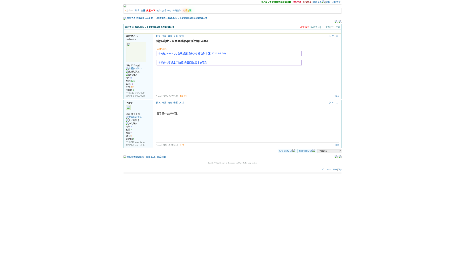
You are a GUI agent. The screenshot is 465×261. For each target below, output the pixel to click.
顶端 (337, 96)
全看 (175, 36)
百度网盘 (161, 18)
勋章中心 (166, 10)
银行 (159, 10)
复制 (181, 36)
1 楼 (182, 145)
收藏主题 (315, 27)
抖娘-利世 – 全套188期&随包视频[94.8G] (187, 18)
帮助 (328, 2)
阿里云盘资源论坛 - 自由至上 (141, 18)
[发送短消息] (133, 71)
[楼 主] (183, 96)
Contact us (326, 169)
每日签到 (177, 10)
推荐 (164, 36)
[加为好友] (131, 74)
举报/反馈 (305, 27)
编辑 (170, 36)
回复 (158, 36)
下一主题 (335, 27)
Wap (335, 169)
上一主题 (325, 27)
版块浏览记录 (305, 151)
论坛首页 (336, 2)
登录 (137, 10)
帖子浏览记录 (285, 151)
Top (339, 169)
